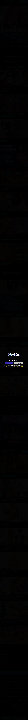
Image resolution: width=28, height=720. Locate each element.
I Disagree (18, 363)
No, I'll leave (22, 366)
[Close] (26, 352)
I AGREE (9, 363)
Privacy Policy (16, 366)
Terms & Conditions (7, 366)
